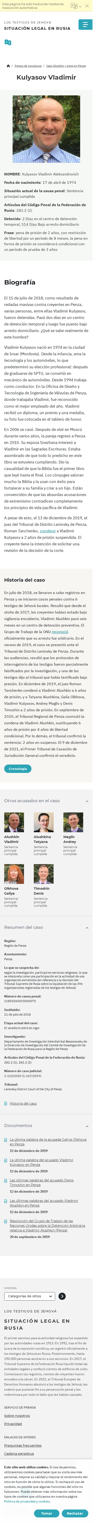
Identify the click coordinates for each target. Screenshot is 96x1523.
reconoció (60, 631)
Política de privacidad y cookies (27, 1501)
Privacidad (13, 1424)
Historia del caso (23, 1104)
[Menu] (86, 24)
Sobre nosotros (17, 1416)
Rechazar (75, 1513)
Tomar (46, 1513)
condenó (48, 530)
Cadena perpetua (19, 1454)
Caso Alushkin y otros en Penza (66, 65)
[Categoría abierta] (62, 1296)
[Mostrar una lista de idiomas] (76, 5)
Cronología (18, 769)
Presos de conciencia (28, 65)
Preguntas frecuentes (22, 1445)
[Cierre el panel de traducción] (87, 5)
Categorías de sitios (24, 1296)
